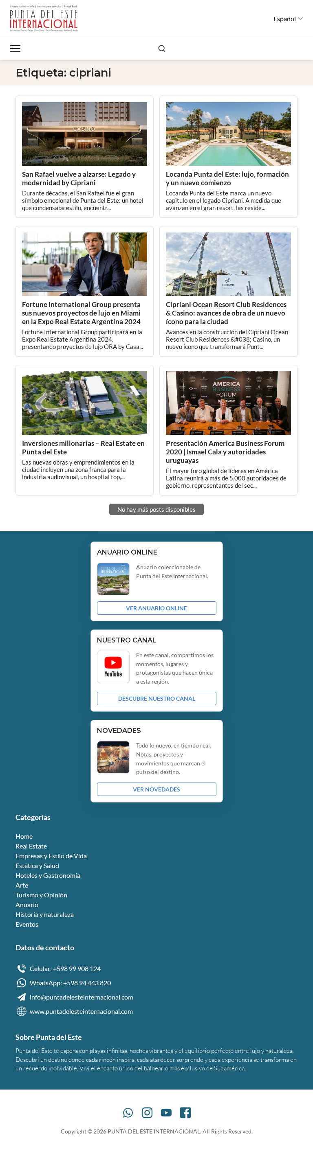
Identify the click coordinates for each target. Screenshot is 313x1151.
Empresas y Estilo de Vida (51, 855)
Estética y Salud (37, 865)
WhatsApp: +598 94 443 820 (70, 983)
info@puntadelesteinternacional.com (81, 997)
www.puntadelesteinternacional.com (81, 1011)
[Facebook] (185, 1112)
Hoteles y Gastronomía (47, 875)
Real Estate (31, 846)
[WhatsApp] (127, 1112)
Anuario (26, 904)
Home (24, 836)
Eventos (26, 924)
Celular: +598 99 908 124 (65, 968)
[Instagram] (147, 1112)
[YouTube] (166, 1112)
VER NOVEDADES (156, 789)
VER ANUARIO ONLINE (156, 608)
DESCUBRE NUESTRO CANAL (156, 698)
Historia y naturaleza (44, 914)
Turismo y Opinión (41, 895)
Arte (21, 885)
